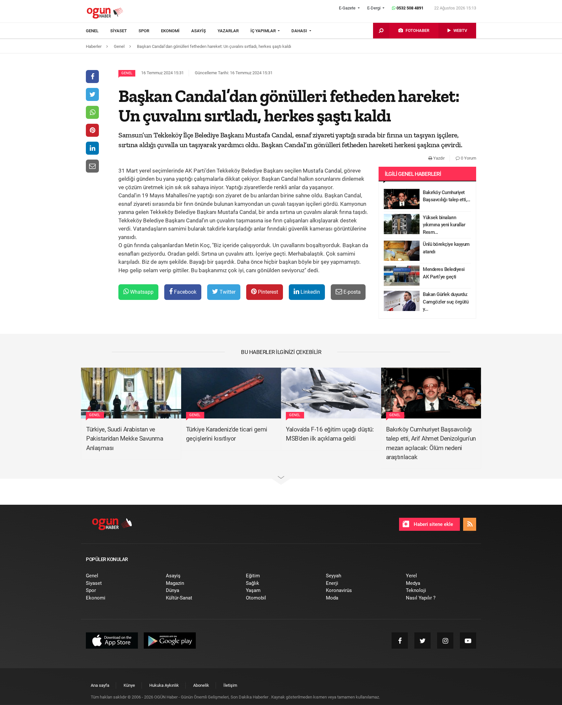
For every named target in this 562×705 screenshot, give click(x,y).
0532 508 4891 (409, 8)
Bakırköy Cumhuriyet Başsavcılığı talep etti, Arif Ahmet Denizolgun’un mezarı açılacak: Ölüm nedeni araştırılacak (431, 443)
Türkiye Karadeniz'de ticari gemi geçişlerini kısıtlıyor (226, 434)
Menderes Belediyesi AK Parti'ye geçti (444, 273)
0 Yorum (468, 158)
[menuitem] (98, 31)
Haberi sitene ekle (432, 524)
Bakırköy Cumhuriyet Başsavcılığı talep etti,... (446, 196)
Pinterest (267, 292)
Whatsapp (141, 292)
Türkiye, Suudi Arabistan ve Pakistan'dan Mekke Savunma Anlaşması (124, 439)
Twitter (226, 292)
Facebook (184, 292)
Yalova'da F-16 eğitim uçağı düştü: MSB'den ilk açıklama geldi (330, 434)
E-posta (351, 292)
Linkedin (309, 292)
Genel (126, 73)
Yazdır (438, 158)
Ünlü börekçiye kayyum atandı (446, 248)
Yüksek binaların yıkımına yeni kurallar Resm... (444, 225)
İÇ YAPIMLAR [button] (263, 30)
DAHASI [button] (299, 30)
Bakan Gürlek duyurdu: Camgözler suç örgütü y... (445, 301)
